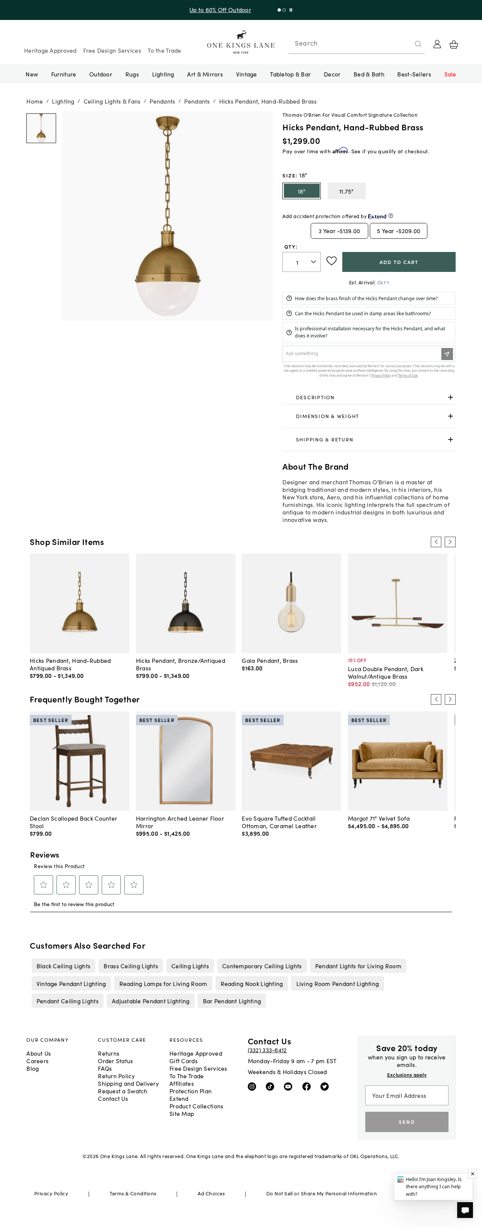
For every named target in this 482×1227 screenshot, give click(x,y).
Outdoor (100, 74)
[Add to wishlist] (331, 261)
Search (306, 43)
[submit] (418, 44)
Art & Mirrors (205, 74)
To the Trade (164, 50)
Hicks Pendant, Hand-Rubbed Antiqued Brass (70, 664)
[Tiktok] (272, 1086)
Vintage (246, 74)
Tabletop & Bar (290, 74)
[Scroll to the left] (436, 542)
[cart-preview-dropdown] (454, 44)
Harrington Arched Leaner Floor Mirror (180, 822)
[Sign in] (437, 44)
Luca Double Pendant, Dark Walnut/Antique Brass (385, 672)
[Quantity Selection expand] (314, 262)
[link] (368, 397)
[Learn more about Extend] (390, 215)
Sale (450, 74)
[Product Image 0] (41, 128)
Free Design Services (112, 50)
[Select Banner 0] (279, 10)
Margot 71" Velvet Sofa (379, 818)
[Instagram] (253, 1086)
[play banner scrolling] (291, 10)
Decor (332, 74)
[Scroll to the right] (450, 542)
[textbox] (301, 262)
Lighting (163, 74)
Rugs (132, 74)
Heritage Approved (50, 50)
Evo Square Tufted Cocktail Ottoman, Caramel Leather (279, 822)
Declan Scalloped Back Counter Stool (73, 822)
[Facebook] (308, 1086)
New (32, 74)
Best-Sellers (414, 74)
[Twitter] (326, 1086)
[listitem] (63, 965)
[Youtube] (290, 1086)
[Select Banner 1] (284, 10)
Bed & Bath (369, 74)
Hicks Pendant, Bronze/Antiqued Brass (180, 664)
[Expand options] (450, 397)
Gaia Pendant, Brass (270, 660)
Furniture (63, 74)
